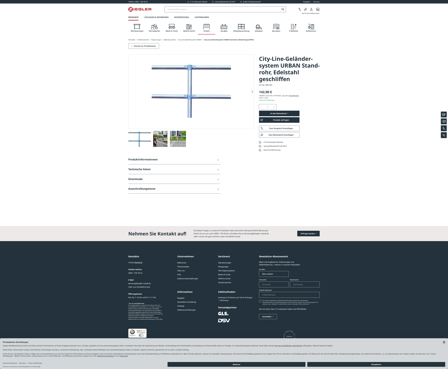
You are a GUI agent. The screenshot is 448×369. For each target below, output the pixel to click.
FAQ (179, 274)
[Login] (311, 9)
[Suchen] (283, 9)
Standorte (138, 262)
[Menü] (145, 330)
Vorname (262, 279)
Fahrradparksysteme (226, 270)
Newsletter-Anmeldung (186, 302)
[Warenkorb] (317, 9)
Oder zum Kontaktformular (139, 287)
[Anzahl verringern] (261, 107)
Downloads (135, 179)
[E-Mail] (444, 121)
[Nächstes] (252, 91)
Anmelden (267, 316)
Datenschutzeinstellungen (187, 278)
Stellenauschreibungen (186, 310)
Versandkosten (294, 96)
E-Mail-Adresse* (265, 290)
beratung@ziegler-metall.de (139, 283)
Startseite (131, 40)
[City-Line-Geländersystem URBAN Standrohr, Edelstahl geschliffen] (191, 89)
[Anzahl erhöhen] (274, 107)
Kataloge (180, 306)
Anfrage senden (308, 233)
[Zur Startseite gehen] (139, 9)
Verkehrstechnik (224, 282)
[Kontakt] (444, 114)
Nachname (294, 279)
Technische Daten (139, 169)
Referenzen (181, 262)
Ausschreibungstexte (141, 188)
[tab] (137, 28)
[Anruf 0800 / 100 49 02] (444, 128)
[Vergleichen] (300, 9)
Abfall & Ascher (224, 278)
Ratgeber (181, 298)
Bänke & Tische (224, 274)
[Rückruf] (444, 135)
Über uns (181, 270)
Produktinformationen (143, 159)
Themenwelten (183, 266)
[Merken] (305, 9)
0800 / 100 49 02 (135, 273)
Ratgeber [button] (306, 2)
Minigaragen (223, 266)
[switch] (141, 335)
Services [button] (316, 2)
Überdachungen (224, 262)
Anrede (262, 269)
